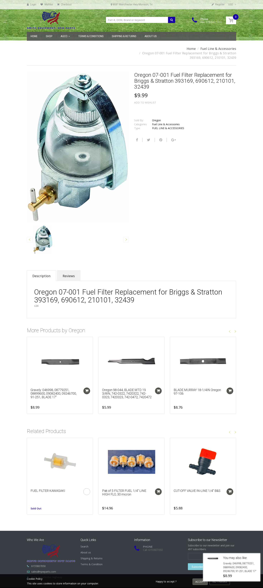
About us (86, 552)
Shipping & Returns (92, 558)
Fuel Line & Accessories (218, 48)
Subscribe (197, 566)
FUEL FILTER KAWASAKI (48, 491)
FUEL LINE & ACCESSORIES (168, 128)
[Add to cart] (86, 390)
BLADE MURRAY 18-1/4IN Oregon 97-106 (197, 391)
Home (191, 48)
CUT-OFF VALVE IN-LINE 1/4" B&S (197, 491)
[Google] (173, 140)
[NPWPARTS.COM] (51, 19)
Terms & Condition (92, 564)
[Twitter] (148, 140)
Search (84, 546)
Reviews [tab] (69, 276)
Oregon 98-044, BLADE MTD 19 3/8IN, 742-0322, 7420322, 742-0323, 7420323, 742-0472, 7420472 (127, 393)
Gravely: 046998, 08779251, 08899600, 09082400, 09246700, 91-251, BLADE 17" (54, 393)
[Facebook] (136, 140)
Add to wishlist (145, 102)
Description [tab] (41, 276)
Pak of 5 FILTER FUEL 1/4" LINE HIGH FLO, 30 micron (124, 492)
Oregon (156, 120)
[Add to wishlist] (29, 341)
